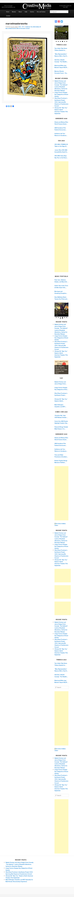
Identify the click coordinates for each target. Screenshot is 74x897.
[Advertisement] (61, 188)
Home (7, 12)
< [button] (56, 32)
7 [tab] (60, 318)
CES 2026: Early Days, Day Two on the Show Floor (61, 157)
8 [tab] (62, 318)
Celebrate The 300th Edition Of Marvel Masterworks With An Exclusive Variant (23, 27)
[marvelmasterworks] (27, 67)
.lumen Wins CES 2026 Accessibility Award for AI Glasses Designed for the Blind (61, 151)
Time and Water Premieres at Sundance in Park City (61, 456)
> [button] (66, 32)
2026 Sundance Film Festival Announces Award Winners (60, 129)
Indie (26, 12)
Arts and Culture (41, 12)
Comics (32, 12)
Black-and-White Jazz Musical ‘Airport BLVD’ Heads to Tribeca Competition (61, 66)
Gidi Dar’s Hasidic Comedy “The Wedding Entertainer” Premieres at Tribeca (61, 61)
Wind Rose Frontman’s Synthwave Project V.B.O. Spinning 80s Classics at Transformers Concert (61, 102)
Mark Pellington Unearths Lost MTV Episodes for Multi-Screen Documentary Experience (60, 406)
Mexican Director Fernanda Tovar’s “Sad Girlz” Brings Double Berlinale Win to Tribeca (61, 72)
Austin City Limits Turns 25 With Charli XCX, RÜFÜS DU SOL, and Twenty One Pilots (61, 286)
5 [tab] (64, 41)
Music (20, 12)
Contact (8, 16)
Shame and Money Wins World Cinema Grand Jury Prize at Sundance (61, 123)
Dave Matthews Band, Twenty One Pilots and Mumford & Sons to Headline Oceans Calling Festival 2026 (61, 298)
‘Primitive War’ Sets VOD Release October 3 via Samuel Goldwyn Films (61, 416)
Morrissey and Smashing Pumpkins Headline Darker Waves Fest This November (61, 292)
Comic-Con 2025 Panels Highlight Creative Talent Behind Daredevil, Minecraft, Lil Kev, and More (61, 422)
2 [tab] (58, 41)
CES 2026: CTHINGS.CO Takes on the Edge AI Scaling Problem (61, 145)
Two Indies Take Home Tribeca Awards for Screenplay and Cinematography (61, 49)
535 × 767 (21, 27)
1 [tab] (56, 41)
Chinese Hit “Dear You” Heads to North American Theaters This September (61, 400)
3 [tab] (60, 41)
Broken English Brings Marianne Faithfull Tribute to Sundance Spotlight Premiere (61, 461)
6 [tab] (66, 41)
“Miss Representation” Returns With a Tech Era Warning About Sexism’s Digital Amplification (61, 55)
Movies (14, 12)
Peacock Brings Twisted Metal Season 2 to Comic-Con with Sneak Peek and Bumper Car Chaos (61, 428)
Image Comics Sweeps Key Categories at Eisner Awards (61, 94)
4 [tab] (62, 41)
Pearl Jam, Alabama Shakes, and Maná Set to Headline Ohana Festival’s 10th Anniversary (61, 281)
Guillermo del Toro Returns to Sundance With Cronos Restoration (61, 134)
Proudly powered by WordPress (37, 891)
